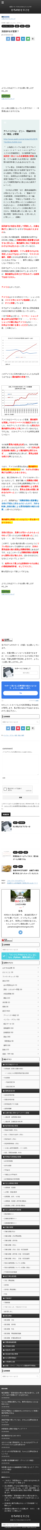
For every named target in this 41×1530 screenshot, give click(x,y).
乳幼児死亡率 (10, 1082)
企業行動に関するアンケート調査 (17, 1113)
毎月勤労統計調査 (11, 1126)
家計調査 (8, 1316)
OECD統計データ (11, 1064)
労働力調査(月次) (9, 1231)
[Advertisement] (20, 63)
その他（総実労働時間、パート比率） (16, 1148)
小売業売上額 (10, 1362)
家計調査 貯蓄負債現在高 (12, 1338)
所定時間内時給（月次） (12, 1143)
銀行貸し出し (8, 1311)
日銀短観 (7, 1302)
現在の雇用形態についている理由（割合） (17, 1267)
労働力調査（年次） (10, 1245)
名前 (3, 778)
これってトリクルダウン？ (16, 881)
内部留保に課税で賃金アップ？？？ (14, 1429)
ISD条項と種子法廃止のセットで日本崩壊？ (20, 1503)
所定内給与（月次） (10, 1139)
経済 (16, 735)
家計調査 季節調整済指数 (12, 1333)
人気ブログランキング (8, 18)
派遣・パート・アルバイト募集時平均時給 (20, 1366)
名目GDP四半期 (9, 1095)
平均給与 (7, 1170)
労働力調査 (9, 1227)
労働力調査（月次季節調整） (13, 1236)
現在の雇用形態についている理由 (14, 1263)
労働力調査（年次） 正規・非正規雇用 (16, 1258)
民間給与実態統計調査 (13, 1157)
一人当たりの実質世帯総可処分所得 (17, 1073)
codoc (37, 700)
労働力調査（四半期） (11, 1240)
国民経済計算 (10, 1091)
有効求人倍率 (10, 1350)
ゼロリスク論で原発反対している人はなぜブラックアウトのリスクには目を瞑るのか (19, 1443)
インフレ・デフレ (8, 735)
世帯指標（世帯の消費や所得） (14, 1068)
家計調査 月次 (9, 1320)
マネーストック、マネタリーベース (15, 1307)
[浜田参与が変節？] (23, 39)
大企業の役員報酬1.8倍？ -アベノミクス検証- (17, 1460)
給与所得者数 (8, 1161)
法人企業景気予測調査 (13, 1210)
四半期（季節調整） (10, 1289)
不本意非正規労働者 (10, 1272)
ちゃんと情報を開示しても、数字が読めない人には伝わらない (19, 1403)
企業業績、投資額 (10, 1187)
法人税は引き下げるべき (21, 826)
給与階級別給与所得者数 (12, 1179)
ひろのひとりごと (20, 10)
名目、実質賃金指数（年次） (13, 1152)
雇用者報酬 (7, 1108)
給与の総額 (7, 1165)
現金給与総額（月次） (11, 1130)
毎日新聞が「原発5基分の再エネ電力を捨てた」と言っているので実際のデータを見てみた (20, 1394)
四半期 (6, 1285)
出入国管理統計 (10, 1358)
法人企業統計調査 (11, 1183)
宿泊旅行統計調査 (11, 1354)
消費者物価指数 (10, 1342)
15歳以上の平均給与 (10, 1174)
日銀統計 (8, 1298)
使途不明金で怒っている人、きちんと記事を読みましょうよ (19, 1421)
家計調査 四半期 (10, 1324)
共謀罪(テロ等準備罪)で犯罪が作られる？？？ (22, 883)
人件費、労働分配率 (10, 1192)
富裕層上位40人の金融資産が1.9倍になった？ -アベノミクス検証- (20, 1468)
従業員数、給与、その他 (12, 1196)
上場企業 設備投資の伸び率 (13, 1121)
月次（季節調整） (10, 1280)
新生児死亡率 (10, 1086)
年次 (5, 1294)
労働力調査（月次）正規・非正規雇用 (16, 1249)
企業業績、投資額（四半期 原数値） (15, 1201)
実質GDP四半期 (9, 1099)
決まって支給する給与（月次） (14, 1134)
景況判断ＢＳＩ (9, 1214)
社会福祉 (7, 1077)
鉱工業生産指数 (10, 1276)
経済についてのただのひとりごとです (20, 1520)
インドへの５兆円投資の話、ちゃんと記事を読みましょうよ (19, 1452)
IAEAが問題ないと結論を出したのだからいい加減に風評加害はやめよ (20, 1412)
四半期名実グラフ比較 (11, 1104)
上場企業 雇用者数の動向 (12, 1117)
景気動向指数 (10, 1346)
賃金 (19, 735)
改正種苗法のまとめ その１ (11, 1436)
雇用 (22, 735)
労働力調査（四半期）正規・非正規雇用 (16, 1254)
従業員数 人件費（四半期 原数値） (15, 1205)
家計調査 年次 (9, 1329)
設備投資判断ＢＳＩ (10, 1218)
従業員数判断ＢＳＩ (10, 1223)
